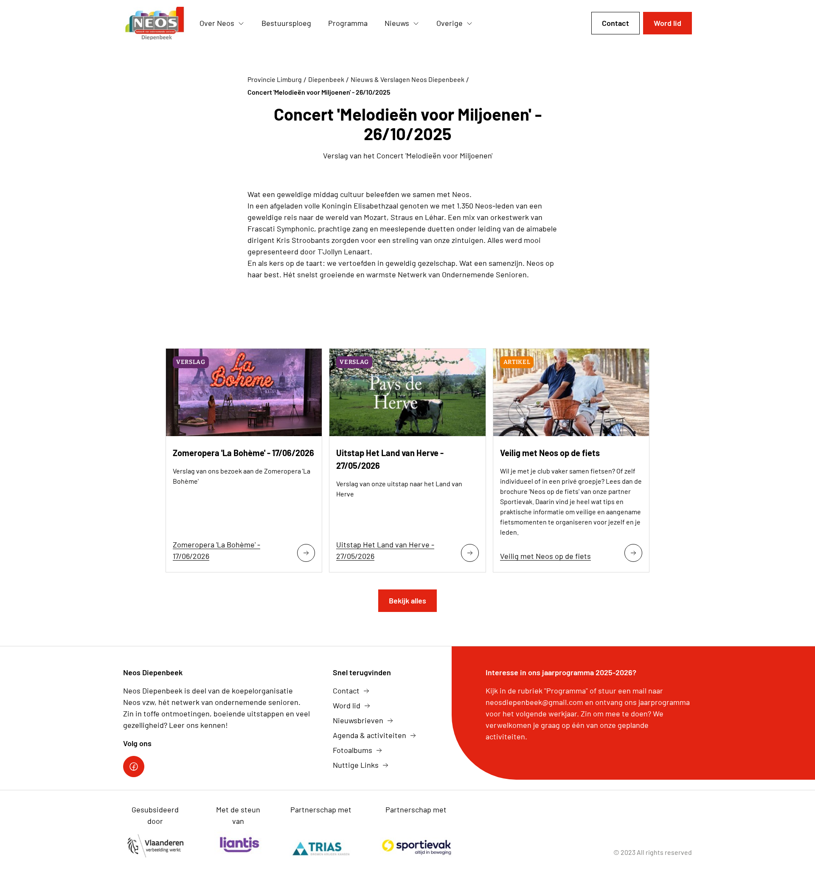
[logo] (154, 23)
